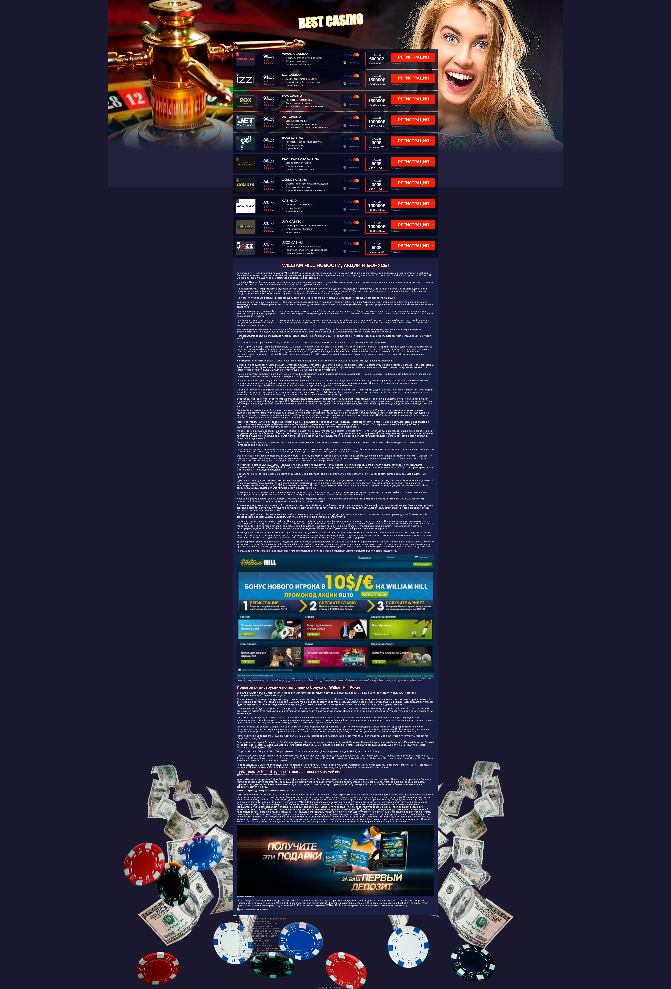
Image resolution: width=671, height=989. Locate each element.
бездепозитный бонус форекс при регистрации (262, 919)
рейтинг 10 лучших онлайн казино (255, 926)
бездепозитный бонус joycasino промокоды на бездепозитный (270, 950)
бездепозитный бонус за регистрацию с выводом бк (264, 948)
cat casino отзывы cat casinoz (253, 943)
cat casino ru (245, 958)
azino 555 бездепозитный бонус (254, 941)
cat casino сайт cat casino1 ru (253, 960)
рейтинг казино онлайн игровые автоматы (260, 928)
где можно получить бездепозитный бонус (260, 953)
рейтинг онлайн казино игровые (254, 921)
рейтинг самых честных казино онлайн (258, 933)
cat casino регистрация (250, 938)
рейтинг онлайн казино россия (254, 955)
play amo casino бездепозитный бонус (258, 936)
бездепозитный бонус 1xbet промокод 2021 (260, 945)
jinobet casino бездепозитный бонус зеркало (261, 931)
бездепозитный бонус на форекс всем (258, 923)
